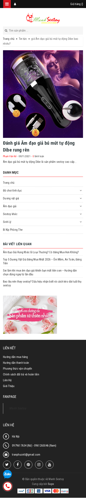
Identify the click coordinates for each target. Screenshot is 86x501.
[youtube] (50, 465)
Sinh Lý (7, 221)
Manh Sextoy (17, 408)
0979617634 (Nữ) (22, 445)
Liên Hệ (7, 380)
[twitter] (7, 465)
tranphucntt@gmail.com (26, 454)
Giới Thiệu (9, 386)
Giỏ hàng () (76, 4)
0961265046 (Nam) (45, 445)
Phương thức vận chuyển (17, 368)
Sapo (51, 484)
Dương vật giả (11, 198)
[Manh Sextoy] (43, 18)
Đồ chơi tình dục (12, 190)
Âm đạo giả (10, 206)
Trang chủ (8, 182)
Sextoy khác (10, 214)
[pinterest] (28, 465)
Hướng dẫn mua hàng (15, 357)
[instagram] (39, 465)
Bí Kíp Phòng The (13, 229)
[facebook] (18, 465)
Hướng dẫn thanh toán (16, 362)
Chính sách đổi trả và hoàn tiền (21, 374)
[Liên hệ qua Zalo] (7, 474)
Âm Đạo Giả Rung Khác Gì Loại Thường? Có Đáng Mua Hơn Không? (41, 252)
